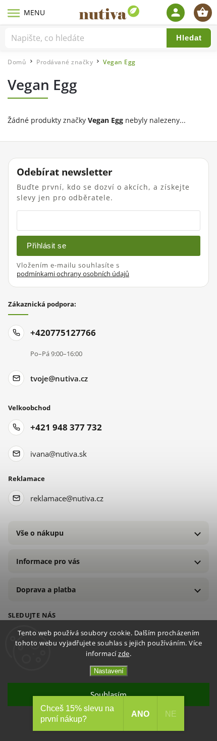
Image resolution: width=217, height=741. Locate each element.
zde (124, 653)
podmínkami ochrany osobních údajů (73, 274)
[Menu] (14, 12)
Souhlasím (108, 694)
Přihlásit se (46, 245)
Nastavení (109, 671)
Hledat (189, 37)
